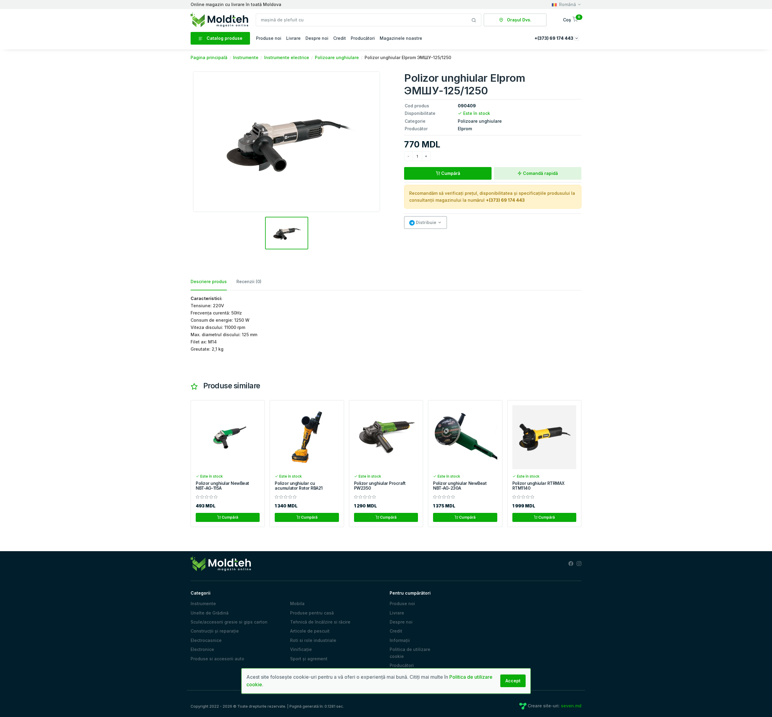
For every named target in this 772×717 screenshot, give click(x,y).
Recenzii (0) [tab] (248, 281)
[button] (571, 19)
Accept (512, 680)
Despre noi (316, 38)
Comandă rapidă (540, 173)
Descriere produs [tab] (209, 281)
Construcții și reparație (215, 630)
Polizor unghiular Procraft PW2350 (380, 486)
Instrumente (203, 603)
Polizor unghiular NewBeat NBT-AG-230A (459, 486)
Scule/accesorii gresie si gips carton (229, 621)
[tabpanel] (386, 323)
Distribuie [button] (425, 222)
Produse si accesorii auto (217, 658)
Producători (363, 38)
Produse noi (268, 38)
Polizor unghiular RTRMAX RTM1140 (538, 486)
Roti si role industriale (313, 640)
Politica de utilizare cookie (410, 653)
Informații (400, 640)
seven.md (571, 705)
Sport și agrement (308, 658)
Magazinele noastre (401, 38)
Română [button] (567, 4)
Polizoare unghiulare (480, 121)
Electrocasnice (206, 640)
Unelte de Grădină (210, 612)
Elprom (465, 128)
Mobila (297, 603)
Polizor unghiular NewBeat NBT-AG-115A (222, 486)
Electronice (202, 649)
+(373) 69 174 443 (505, 200)
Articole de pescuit (310, 630)
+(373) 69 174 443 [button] (554, 38)
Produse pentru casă (312, 612)
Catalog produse (223, 38)
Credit (339, 38)
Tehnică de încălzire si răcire (320, 621)
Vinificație (301, 649)
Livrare (293, 38)
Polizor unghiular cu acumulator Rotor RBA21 (298, 486)
